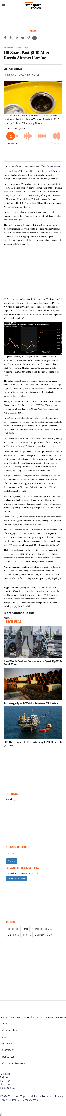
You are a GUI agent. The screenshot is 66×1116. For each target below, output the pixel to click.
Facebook (5, 1073)
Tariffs (27, 934)
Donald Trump (43, 934)
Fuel (26, 47)
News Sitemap (29, 1100)
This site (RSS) (8, 1088)
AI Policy (14, 1100)
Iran (25, 928)
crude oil (9, 618)
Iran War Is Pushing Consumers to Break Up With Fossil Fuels (33, 662)
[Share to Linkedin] (17, 38)
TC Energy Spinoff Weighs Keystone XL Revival (31, 703)
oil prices (13, 934)
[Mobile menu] (3, 4)
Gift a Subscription (30, 873)
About (5, 1023)
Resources (8, 1056)
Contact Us (9, 1030)
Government (8, 47)
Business (19, 47)
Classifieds (8, 1050)
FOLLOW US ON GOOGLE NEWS (16, 878)
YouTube (5, 1081)
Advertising (8, 1043)
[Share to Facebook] (5, 38)
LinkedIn (5, 1084)
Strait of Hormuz (42, 928)
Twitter (4, 1077)
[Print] (34, 38)
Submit (12, 861)
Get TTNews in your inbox (47, 165)
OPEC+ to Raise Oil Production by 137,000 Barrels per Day (33, 743)
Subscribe (11, 873)
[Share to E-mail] (22, 38)
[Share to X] (11, 38)
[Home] (33, 6)
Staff (5, 1036)
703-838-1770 (59, 1017)
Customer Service (12, 1063)
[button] (28, 38)
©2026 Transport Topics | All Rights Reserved (26, 1096)
